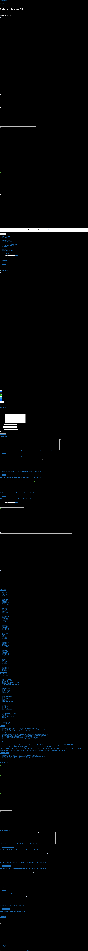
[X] (44, 393)
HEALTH (4, 249)
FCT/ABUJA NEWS (6, 691)
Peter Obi (13, 750)
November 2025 (5, 602)
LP (16, 748)
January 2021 (5, 652)
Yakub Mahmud (55, 750)
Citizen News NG (77, 745)
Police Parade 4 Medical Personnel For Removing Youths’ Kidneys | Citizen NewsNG (20, 728)
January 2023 (5, 641)
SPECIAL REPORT (6, 715)
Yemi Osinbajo (62, 750)
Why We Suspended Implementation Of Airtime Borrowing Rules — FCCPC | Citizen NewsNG (20, 471)
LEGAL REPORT (5, 699)
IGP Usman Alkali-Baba (55, 746)
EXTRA (3, 689)
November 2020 (5, 654)
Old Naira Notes (83, 748)
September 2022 (5, 645)
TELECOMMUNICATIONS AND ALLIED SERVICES (12, 718)
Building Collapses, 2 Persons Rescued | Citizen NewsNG (14, 732)
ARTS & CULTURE (6, 677)
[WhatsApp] (44, 395)
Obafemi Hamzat (76, 748)
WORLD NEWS (5, 253)
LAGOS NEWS (5, 252)
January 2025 (5, 613)
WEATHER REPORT (6, 722)
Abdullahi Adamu (5, 745)
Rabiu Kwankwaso (27, 750)
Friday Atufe (42, 746)
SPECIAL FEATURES (6, 714)
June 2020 (4, 660)
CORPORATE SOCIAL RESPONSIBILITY (10, 684)
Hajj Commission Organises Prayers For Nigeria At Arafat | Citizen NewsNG (17, 492)
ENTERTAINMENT (6, 240)
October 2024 (5, 617)
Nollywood (69, 748)
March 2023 (4, 638)
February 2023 (5, 640)
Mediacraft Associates (20, 748)
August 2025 (5, 606)
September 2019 (5, 670)
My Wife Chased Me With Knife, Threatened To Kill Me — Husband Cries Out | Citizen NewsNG (22, 737)
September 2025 (5, 604)
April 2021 (4, 649)
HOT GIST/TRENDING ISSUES (11, 244)
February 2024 (5, 626)
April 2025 (4, 610)
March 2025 (4, 611)
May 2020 (4, 661)
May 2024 (4, 623)
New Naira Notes (40, 748)
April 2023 (4, 637)
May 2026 (4, 595)
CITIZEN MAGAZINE (6, 683)
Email (1, 427)
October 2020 (5, 655)
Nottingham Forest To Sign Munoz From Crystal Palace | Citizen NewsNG (17, 730)
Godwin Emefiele (47, 747)
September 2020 (5, 657)
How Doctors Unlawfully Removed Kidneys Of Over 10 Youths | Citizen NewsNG (19, 738)
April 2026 (4, 596)
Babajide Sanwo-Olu (43, 745)
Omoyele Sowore (4, 750)
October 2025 (5, 603)
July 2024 (4, 620)
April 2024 (4, 624)
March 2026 (4, 598)
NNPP (66, 748)
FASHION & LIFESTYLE (9, 245)
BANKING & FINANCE (6, 236)
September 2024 (5, 618)
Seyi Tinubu (43, 750)
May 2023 (4, 636)
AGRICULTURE (5, 675)
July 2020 (4, 659)
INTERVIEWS (5, 697)
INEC (60, 747)
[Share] (44, 400)
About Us (4, 945)
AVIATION (4, 678)
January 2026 (5, 600)
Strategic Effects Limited (49, 750)
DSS (7, 746)
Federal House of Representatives (33, 746)
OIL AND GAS (5, 703)
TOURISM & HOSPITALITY (10, 242)
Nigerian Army (45, 748)
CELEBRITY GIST (8, 241)
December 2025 (5, 601)
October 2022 (5, 644)
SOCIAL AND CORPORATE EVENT (9, 713)
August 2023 (5, 633)
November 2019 (5, 668)
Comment (2, 422)
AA (0, 745)
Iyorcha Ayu (63, 746)
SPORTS (4, 239)
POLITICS (4, 237)
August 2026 (5, 592)
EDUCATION (4, 246)
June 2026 (4, 594)
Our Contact (5, 946)
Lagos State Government (7, 748)
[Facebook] (44, 391)
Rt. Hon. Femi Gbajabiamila (36, 750)
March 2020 (4, 663)
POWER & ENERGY (6, 708)
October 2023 (5, 630)
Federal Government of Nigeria (17, 747)
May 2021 (4, 648)
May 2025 (4, 609)
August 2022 (5, 646)
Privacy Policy (5, 948)
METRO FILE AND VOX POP (8, 250)
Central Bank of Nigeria (55, 745)
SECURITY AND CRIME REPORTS (9, 712)
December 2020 (5, 653)
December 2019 (5, 667)
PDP (9, 750)
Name (1, 424)
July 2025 (4, 607)
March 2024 (4, 625)
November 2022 (5, 643)
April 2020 (4, 662)
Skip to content (3, 0)
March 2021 (4, 650)
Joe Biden (67, 746)
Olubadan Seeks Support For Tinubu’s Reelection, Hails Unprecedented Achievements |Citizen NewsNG (24, 735)
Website (2, 429)
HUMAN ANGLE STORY (7, 696)
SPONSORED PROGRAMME (8, 716)
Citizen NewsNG (12, 9)
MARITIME (4, 700)
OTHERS (4, 264)
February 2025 (5, 612)
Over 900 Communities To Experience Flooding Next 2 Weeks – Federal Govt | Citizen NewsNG (22, 736)
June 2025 (4, 608)
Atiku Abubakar (33, 745)
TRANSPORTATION (6, 721)
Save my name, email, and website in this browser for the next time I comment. (19, 431)
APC (9, 745)
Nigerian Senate (51, 748)
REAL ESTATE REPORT (7, 709)
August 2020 (5, 658)
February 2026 (5, 599)
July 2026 (4, 593)
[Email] (44, 396)
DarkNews (27, 950)
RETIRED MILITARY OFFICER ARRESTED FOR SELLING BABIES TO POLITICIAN (19, 406)
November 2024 (5, 616)
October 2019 (5, 669)
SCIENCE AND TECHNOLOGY (8, 711)
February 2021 (5, 651)
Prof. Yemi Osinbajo (19, 750)
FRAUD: (3, 407)
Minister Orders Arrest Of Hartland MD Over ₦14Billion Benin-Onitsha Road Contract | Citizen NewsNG (23, 729)
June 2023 (4, 635)
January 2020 (5, 666)
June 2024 (4, 621)
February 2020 (5, 665)
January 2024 (5, 627)
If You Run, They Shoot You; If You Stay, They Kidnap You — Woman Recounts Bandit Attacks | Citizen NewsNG (25, 734)
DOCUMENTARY (5, 686)
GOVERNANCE (5, 692)
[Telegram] (44, 398)
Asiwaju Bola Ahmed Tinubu (19, 745)
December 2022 (5, 642)
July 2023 (4, 634)
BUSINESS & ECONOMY (7, 248)
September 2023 (5, 632)
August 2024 (5, 619)
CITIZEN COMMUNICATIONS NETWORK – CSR (12, 682)
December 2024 (5, 615)
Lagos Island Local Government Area (81, 746)
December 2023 (5, 628)
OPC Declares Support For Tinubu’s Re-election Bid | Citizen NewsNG (16, 733)
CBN (50, 745)
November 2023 (5, 629)
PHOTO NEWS (5, 706)
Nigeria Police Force (59, 748)
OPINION (4, 704)
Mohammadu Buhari (30, 748)
